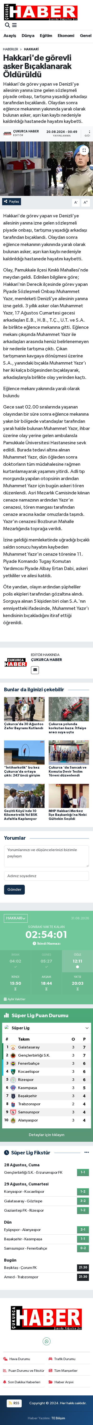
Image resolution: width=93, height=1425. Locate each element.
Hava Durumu (20, 1359)
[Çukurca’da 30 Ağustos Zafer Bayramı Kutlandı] (24, 709)
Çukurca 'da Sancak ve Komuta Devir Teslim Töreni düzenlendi (68, 771)
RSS (16, 1403)
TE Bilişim (58, 1418)
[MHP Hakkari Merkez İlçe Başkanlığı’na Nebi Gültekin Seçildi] (69, 796)
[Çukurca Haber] (41, 12)
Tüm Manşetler (66, 1371)
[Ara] (7, 26)
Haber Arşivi (64, 1382)
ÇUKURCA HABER (46, 660)
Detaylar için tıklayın (46, 1135)
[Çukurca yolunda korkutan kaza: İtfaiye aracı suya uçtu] (69, 709)
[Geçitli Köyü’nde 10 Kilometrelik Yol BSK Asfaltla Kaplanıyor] (24, 796)
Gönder (14, 890)
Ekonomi (66, 36)
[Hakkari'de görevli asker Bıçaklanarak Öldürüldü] (46, 168)
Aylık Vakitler (16, 999)
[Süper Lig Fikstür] (86, 1153)
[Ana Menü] (14, 26)
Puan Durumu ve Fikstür (26, 1371)
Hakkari (31, 49)
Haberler (10, 49)
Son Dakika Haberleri (24, 1382)
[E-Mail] (35, 670)
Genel (86, 36)
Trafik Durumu (64, 1359)
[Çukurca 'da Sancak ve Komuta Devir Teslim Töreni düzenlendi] (69, 752)
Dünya (28, 36)
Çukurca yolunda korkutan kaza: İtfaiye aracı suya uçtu (67, 728)
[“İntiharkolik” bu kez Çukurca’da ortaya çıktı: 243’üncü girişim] (24, 752)
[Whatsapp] (47, 1341)
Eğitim (46, 36)
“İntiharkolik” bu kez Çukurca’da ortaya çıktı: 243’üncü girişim (22, 771)
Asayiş (10, 36)
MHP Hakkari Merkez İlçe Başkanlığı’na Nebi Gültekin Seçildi (68, 815)
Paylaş (14, 201)
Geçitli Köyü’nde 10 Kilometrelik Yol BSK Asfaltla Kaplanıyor (20, 815)
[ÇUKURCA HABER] (15, 663)
